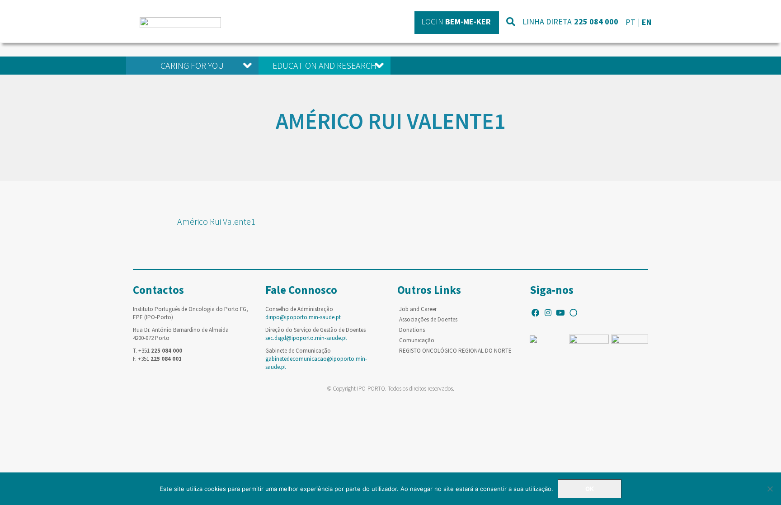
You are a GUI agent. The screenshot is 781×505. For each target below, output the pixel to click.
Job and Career (418, 309)
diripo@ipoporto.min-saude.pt (303, 317)
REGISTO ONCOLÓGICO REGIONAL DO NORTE (455, 350)
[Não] (769, 488)
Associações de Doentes (428, 319)
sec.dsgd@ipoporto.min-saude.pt (306, 338)
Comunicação (416, 340)
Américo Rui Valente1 (216, 221)
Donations (412, 330)
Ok (589, 488)
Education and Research (324, 65)
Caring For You (192, 65)
